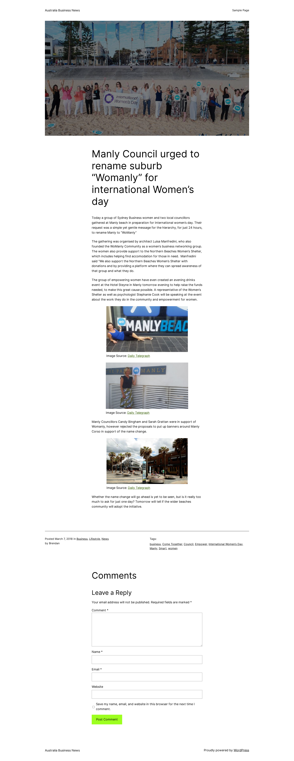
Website (97, 686)
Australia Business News (62, 10)
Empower (201, 544)
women (172, 548)
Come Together (172, 544)
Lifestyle (94, 538)
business (155, 544)
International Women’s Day (225, 544)
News (105, 538)
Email (97, 669)
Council (188, 544)
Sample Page (240, 10)
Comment (100, 610)
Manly (153, 548)
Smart (163, 548)
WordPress (241, 750)
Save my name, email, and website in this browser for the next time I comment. (145, 706)
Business (82, 538)
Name (97, 652)
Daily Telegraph (139, 356)
